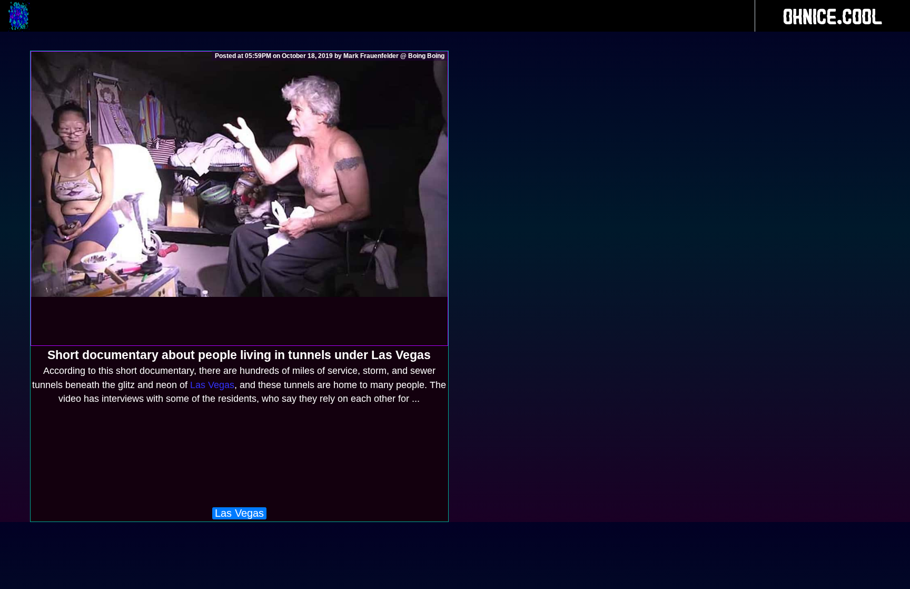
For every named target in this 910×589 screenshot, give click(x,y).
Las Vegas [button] (239, 513)
